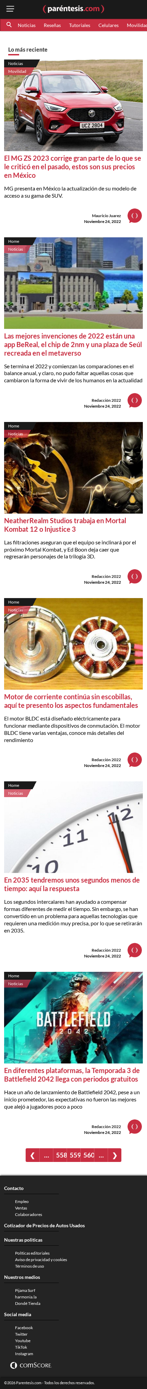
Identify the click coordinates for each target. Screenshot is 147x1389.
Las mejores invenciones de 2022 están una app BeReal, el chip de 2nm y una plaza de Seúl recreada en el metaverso (73, 344)
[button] (9, 25)
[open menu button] (10, 9)
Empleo (22, 1201)
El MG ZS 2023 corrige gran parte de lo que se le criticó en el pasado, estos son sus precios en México (72, 166)
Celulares (108, 25)
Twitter (21, 1334)
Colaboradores (28, 1214)
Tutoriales (79, 25)
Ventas (21, 1208)
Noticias (27, 25)
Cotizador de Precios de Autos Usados (44, 1225)
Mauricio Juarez (106, 215)
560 (88, 1155)
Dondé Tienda (27, 1303)
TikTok (21, 1347)
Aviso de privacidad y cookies (41, 1259)
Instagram (24, 1353)
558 (61, 1155)
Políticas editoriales (32, 1253)
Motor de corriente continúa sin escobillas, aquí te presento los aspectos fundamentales (71, 700)
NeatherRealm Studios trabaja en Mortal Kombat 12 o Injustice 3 (65, 524)
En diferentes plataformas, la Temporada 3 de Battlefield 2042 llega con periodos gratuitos (72, 1074)
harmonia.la (26, 1296)
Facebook (24, 1327)
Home (13, 241)
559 (75, 1155)
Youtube (22, 1340)
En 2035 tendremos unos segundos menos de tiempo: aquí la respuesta (72, 884)
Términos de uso (29, 1266)
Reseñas (52, 25)
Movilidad (17, 71)
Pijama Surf (25, 1290)
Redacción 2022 (106, 400)
